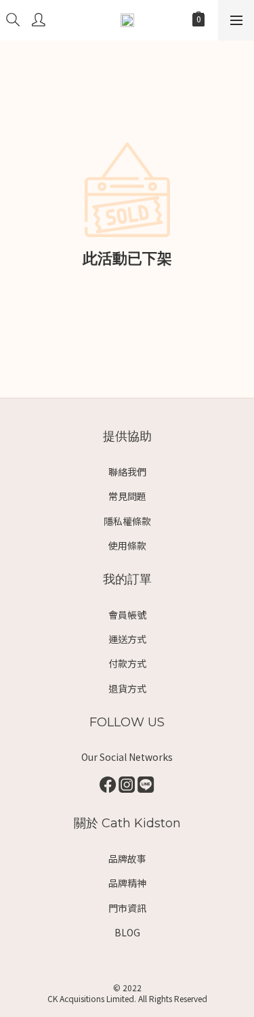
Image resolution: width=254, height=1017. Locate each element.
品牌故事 (127, 858)
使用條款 (127, 545)
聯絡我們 (127, 471)
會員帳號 (127, 614)
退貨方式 (127, 688)
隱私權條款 (127, 521)
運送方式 (127, 639)
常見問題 (127, 496)
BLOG (127, 932)
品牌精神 (127, 883)
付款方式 (127, 663)
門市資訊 (127, 908)
